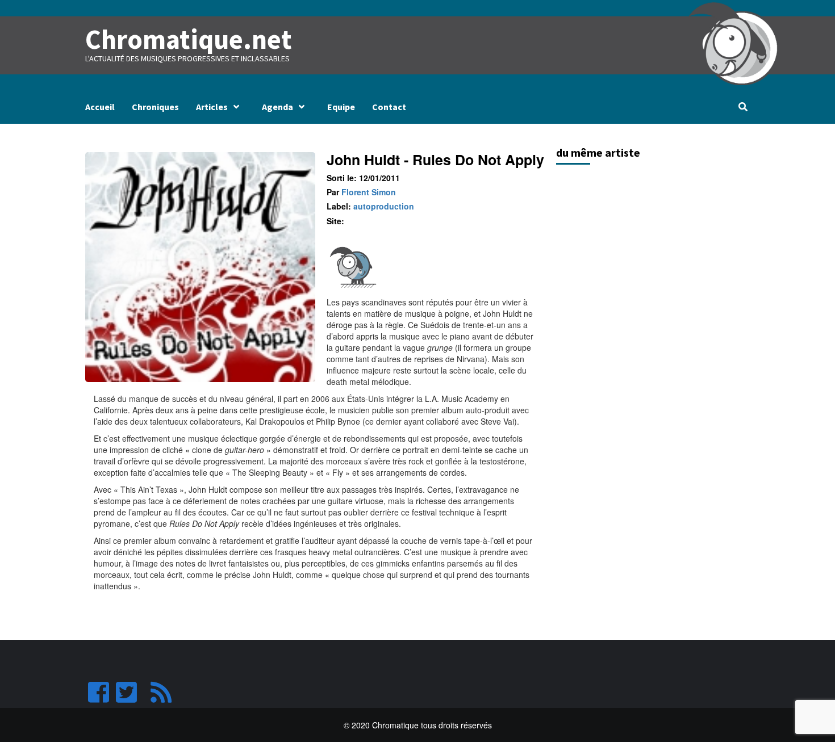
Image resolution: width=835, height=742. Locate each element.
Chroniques (155, 106)
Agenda (277, 106)
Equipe (341, 106)
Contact (389, 106)
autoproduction (383, 206)
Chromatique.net (188, 39)
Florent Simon (368, 192)
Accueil (100, 106)
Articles (212, 106)
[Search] (743, 107)
